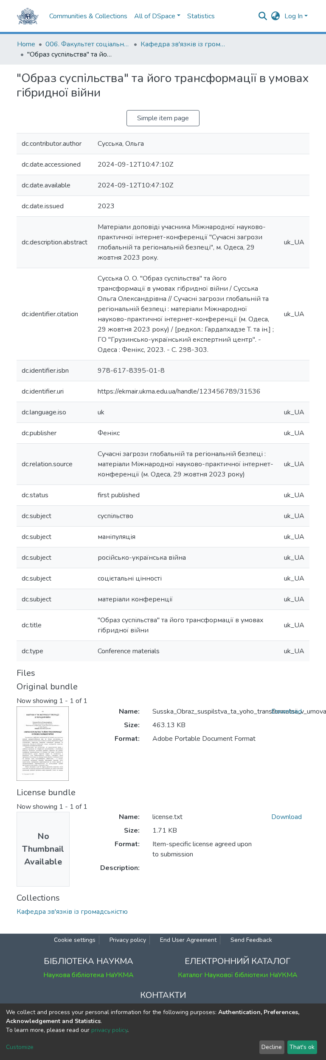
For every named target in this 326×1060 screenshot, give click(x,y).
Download (286, 711)
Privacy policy (128, 940)
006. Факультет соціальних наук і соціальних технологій (87, 44)
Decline (271, 1047)
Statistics (201, 16)
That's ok (302, 1047)
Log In (293, 16)
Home (26, 44)
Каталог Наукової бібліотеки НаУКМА (238, 975)
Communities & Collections (88, 16)
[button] (276, 16)
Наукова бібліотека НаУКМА (88, 975)
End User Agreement (188, 940)
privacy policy (109, 1030)
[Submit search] (263, 16)
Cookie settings (75, 940)
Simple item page (163, 118)
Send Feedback (251, 940)
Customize (20, 1047)
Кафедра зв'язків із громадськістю (183, 44)
